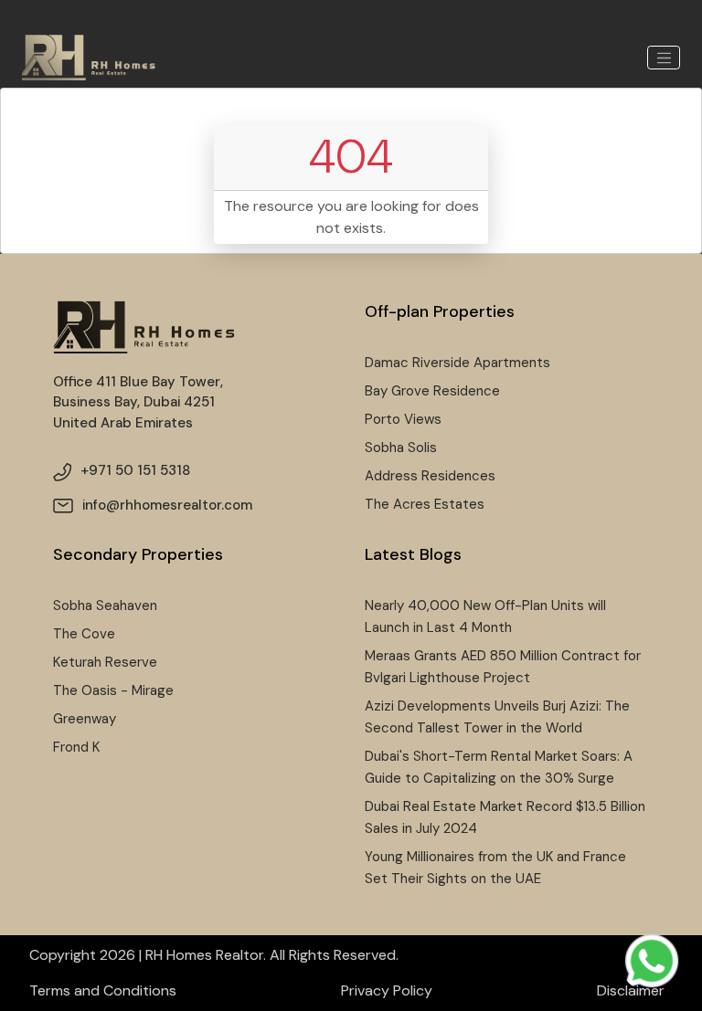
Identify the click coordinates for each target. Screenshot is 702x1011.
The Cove (84, 634)
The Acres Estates (424, 504)
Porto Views (403, 419)
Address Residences (430, 476)
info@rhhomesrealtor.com (167, 505)
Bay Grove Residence (432, 391)
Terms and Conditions (102, 990)
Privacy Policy (386, 990)
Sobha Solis (401, 447)
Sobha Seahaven (105, 605)
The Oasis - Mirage (113, 690)
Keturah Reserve (105, 662)
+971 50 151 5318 (135, 470)
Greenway (84, 719)
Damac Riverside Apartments (457, 362)
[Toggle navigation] (663, 57)
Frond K (76, 747)
